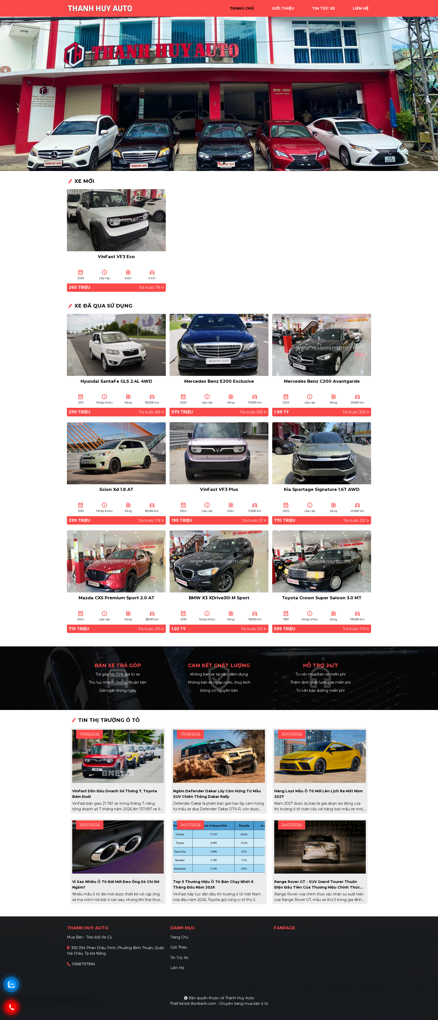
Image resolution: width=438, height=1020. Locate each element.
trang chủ (242, 8)
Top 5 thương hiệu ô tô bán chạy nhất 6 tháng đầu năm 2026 (213, 884)
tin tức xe (323, 8)
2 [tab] (219, 163)
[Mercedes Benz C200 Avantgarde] (321, 344)
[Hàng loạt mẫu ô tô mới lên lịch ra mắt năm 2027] (320, 756)
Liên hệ (177, 968)
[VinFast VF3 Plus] (219, 452)
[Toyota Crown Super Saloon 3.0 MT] (321, 561)
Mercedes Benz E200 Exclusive (219, 381)
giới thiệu (283, 8)
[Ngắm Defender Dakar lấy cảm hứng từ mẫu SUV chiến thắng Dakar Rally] (219, 756)
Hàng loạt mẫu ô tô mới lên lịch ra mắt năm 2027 (318, 794)
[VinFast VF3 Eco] (116, 219)
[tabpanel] (219, 85)
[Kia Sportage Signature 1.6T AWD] (321, 452)
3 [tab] (224, 163)
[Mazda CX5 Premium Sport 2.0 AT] (116, 561)
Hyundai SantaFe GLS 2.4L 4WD (116, 381)
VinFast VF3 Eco (116, 256)
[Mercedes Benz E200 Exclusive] (219, 344)
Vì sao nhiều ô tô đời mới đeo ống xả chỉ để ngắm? (115, 884)
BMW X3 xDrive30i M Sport (219, 597)
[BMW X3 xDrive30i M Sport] (219, 561)
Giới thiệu (178, 947)
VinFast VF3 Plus (219, 489)
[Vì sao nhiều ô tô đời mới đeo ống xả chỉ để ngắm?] (118, 846)
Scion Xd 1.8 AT (116, 489)
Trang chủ (179, 937)
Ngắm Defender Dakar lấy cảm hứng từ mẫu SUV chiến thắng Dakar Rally (217, 794)
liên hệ (361, 8)
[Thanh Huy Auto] (100, 8)
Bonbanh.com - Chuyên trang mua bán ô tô (229, 1003)
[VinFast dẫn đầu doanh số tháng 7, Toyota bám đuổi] (118, 756)
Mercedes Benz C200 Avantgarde (322, 381)
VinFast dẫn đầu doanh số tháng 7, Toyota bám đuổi (114, 794)
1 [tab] (213, 163)
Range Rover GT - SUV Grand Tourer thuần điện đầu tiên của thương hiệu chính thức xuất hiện (317, 884)
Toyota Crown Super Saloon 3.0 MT (321, 597)
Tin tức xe (179, 957)
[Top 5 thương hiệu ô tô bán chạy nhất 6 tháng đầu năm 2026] (219, 846)
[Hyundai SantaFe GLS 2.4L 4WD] (116, 344)
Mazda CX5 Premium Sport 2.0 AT (116, 597)
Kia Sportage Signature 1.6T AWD (321, 489)
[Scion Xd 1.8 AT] (116, 452)
